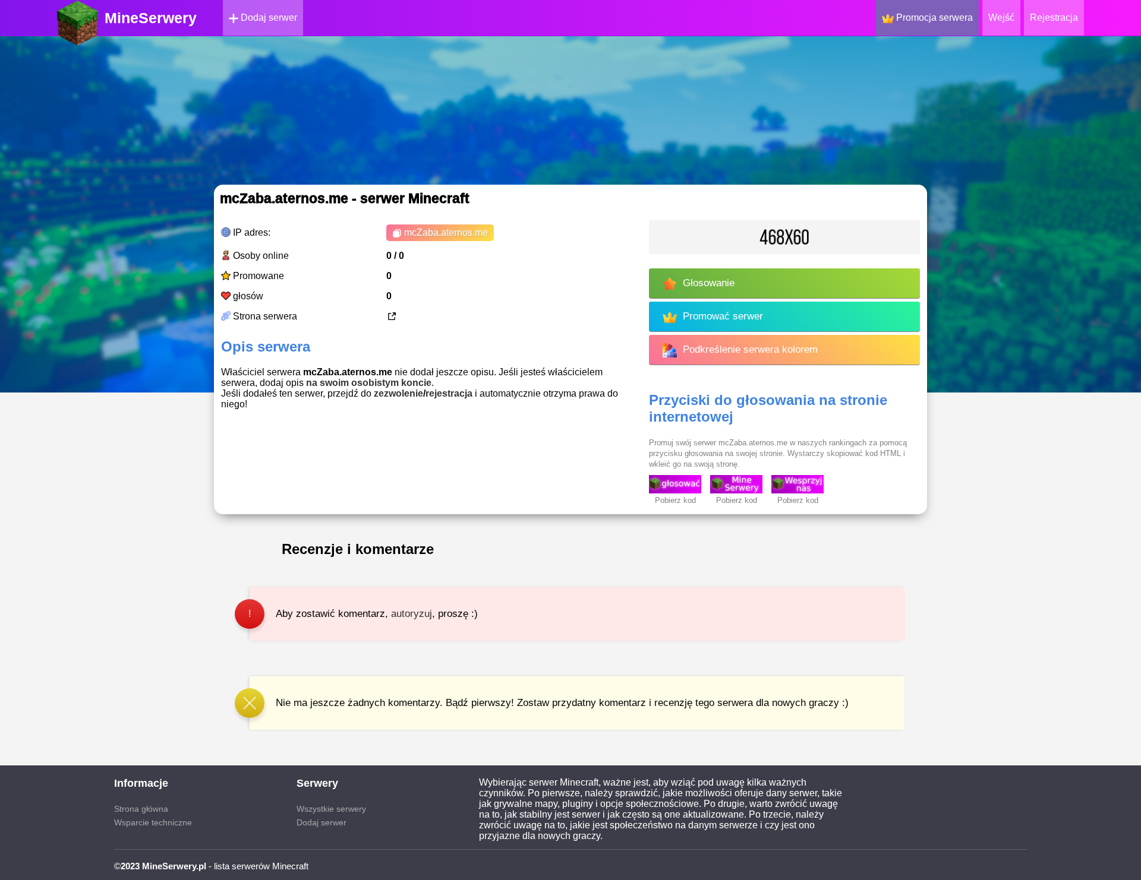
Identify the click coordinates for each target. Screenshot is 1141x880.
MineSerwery (151, 18)
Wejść (1001, 17)
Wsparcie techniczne (153, 822)
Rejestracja (1054, 17)
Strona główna (141, 808)
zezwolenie (398, 393)
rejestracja (448, 393)
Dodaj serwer (267, 17)
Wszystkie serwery (331, 808)
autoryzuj (411, 613)
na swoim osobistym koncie (368, 383)
